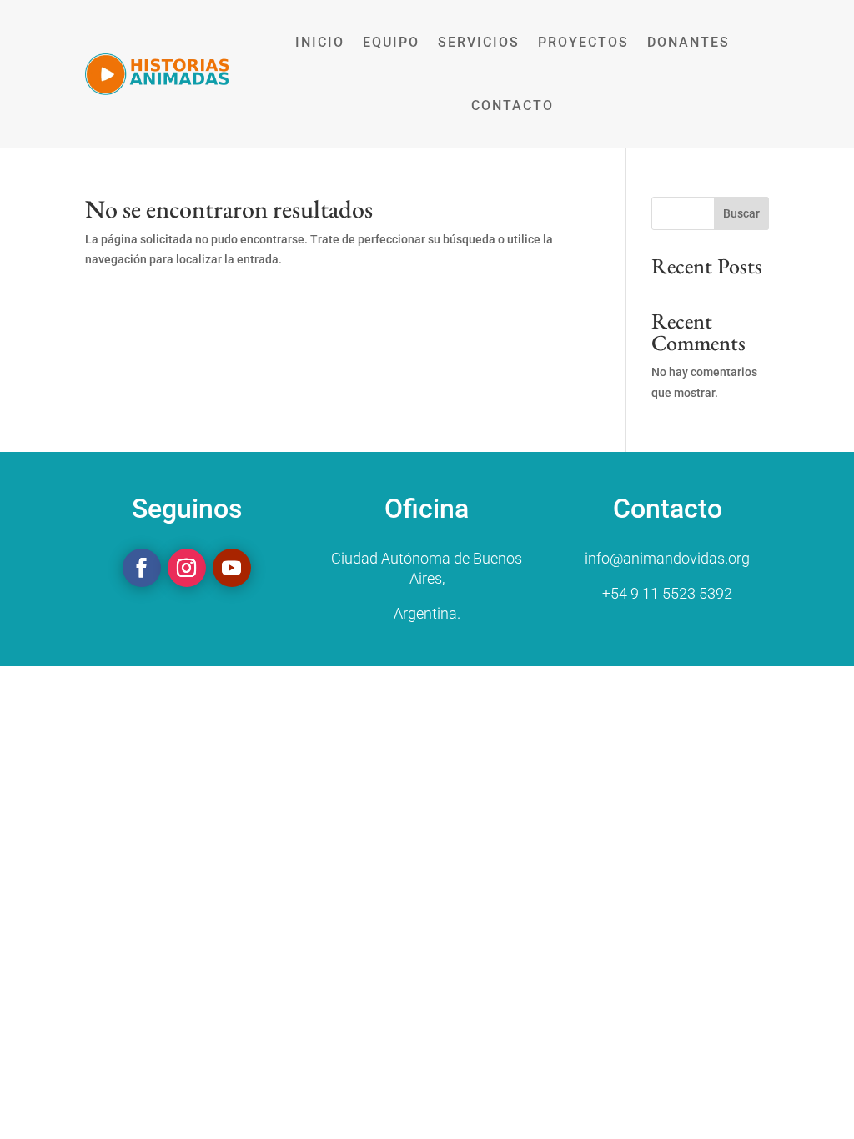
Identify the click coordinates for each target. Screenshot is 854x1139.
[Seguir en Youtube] (232, 568)
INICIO (319, 42)
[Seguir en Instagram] (187, 568)
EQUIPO (391, 42)
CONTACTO (512, 105)
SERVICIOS (479, 42)
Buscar (741, 213)
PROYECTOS (583, 42)
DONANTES (688, 42)
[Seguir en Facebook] (142, 568)
